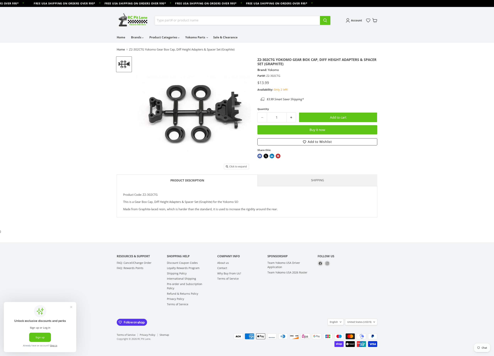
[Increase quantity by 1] (291, 117)
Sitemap (164, 335)
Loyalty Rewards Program (183, 268)
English (334, 322)
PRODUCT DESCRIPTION (187, 180)
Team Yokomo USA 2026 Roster (287, 272)
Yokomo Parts (195, 37)
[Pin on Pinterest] (278, 156)
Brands (136, 37)
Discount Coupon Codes (182, 263)
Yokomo (273, 70)
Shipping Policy (177, 273)
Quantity (263, 109)
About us (223, 263)
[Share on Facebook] (259, 156)
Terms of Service (177, 304)
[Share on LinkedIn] (272, 156)
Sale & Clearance (225, 37)
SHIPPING (317, 180)
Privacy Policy (175, 299)
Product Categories (163, 37)
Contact (222, 268)
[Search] (325, 20)
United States (359, 322)
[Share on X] (266, 156)
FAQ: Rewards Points (130, 268)
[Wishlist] (368, 20)
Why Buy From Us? (229, 273)
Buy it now (317, 129)
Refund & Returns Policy (182, 293)
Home (121, 37)
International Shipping (181, 278)
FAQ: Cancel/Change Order (134, 263)
